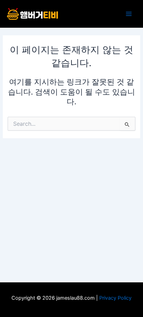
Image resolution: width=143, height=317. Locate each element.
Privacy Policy (115, 298)
